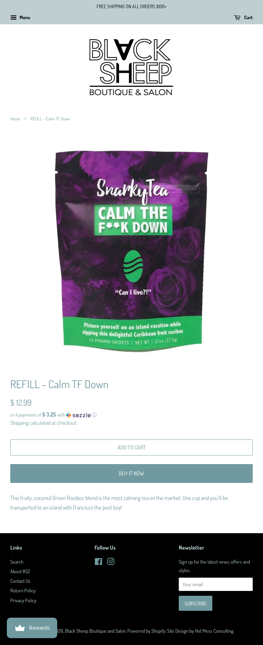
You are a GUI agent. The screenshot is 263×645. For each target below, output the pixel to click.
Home (15, 118)
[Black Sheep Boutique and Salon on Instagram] (110, 563)
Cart (248, 17)
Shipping (19, 422)
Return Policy (23, 590)
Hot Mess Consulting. (214, 631)
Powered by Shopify (146, 631)
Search (16, 561)
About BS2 (20, 571)
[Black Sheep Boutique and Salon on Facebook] (98, 563)
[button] (131, 414)
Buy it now (131, 473)
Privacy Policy (23, 600)
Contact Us (20, 581)
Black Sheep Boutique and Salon (95, 631)
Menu (24, 17)
